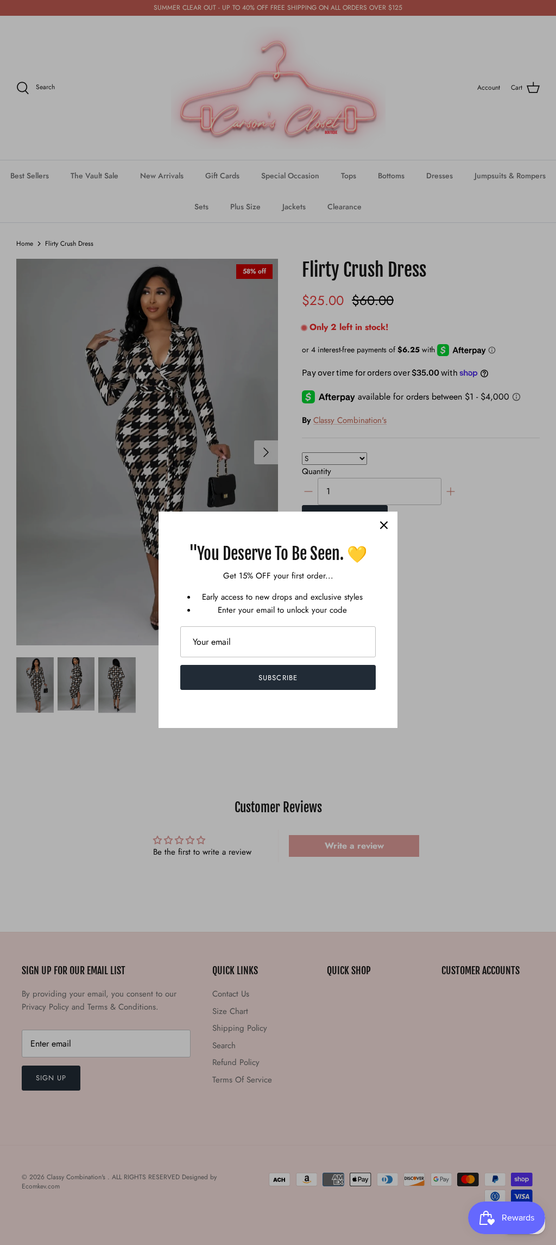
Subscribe (277, 678)
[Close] (384, 525)
